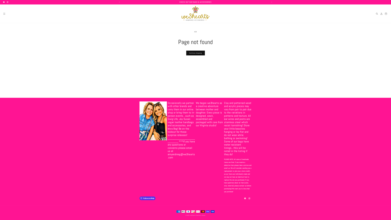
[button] (4, 14)
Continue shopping (195, 53)
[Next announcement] (271, 2)
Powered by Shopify (200, 215)
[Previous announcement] (119, 2)
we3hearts (192, 215)
